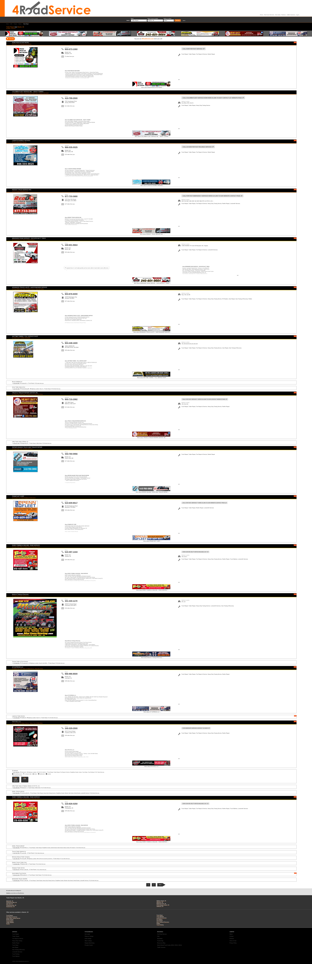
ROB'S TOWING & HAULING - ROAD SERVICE (26, 545)
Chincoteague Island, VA (163, 905)
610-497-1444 (71, 552)
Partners (283, 14)
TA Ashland (15, 770)
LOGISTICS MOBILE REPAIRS (21, 140)
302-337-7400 (16, 443)
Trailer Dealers (10, 922)
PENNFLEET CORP (18, 496)
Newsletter (160, 938)
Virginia (15, 23)
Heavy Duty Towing (17, 940)
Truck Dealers (9, 921)
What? (132, 18)
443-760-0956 (71, 454)
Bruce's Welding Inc (17, 381)
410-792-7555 (16, 853)
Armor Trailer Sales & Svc (18, 387)
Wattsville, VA (9, 901)
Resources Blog (161, 943)
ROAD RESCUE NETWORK (20, 42)
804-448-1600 (71, 343)
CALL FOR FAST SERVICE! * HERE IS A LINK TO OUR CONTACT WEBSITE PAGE (204, 399)
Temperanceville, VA (11, 902)
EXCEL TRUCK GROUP (18, 791)
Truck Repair (9, 915)
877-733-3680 (71, 196)
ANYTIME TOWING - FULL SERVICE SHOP (25, 336)
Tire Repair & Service (11, 916)
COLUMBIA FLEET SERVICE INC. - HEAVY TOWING (27, 92)
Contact (232, 936)
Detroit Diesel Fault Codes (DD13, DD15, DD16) (169, 945)
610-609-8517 (71, 503)
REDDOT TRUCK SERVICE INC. (22, 190)
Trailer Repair (15, 936)
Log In (297, 14)
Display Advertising (89, 943)
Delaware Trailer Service (18, 868)
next (160, 884)
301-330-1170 (71, 601)
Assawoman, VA (10, 906)
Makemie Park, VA (161, 903)
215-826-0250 (71, 803)
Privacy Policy (233, 943)
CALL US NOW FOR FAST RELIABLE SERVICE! (197, 147)
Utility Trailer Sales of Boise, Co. (20, 441)
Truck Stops (160, 915)
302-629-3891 (16, 383)
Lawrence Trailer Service (18, 716)
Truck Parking (160, 924)
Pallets (158, 923)
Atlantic (20, 23)
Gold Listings (88, 938)
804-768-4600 (16, 847)
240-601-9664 (71, 245)
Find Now (178, 20)
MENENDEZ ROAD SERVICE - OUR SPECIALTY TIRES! (29, 238)
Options (184, 20)
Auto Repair (160, 920)
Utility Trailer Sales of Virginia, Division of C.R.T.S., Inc (26, 786)
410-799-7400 (16, 858)
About (231, 934)
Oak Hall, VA (9, 903)
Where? (153, 18)
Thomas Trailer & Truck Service (20, 661)
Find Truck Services (269, 14)
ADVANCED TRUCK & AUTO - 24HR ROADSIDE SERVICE (29, 287)
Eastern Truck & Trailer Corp (19, 862)
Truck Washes (160, 916)
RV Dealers (159, 919)
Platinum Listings (89, 936)
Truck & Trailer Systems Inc (19, 851)
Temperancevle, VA (11, 905)
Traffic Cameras (291, 14)
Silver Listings (88, 940)
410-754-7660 (16, 388)
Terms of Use (233, 940)
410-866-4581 (16, 864)
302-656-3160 (16, 880)
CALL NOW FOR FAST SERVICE (192, 49)
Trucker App (160, 940)
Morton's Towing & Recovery (20, 594)
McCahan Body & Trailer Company (21, 857)
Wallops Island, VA (161, 900)
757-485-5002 (16, 663)
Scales (8, 923)
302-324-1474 (16, 869)
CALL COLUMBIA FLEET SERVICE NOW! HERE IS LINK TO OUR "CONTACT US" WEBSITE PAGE (212, 98)
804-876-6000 (71, 294)
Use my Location (154, 18)
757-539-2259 (16, 717)
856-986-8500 (71, 674)
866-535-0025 (71, 147)
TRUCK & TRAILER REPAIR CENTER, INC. (25, 393)
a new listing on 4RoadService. (15, 893)
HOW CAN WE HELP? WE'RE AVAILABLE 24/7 (195, 551)
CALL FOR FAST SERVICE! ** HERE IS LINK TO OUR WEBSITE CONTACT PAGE (204, 502)
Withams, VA (160, 902)
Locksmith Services (161, 918)
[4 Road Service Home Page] (52, 8)
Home (7, 23)
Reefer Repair (9, 919)
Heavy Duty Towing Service (13, 918)
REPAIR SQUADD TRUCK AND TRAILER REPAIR (27, 447)
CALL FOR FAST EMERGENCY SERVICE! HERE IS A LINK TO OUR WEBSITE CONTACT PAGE (211, 196)
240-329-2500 (71, 728)
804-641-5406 (16, 875)
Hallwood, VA (160, 906)
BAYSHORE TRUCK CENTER (19, 879)
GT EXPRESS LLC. (17, 667)
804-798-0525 (16, 787)
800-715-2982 (71, 399)
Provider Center (89, 945)
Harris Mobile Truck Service (19, 873)
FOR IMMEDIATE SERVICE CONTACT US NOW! (195, 728)
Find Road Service (162, 934)
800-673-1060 (71, 49)
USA (11, 23)
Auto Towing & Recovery (163, 922)
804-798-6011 (16, 772)
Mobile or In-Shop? (167, 18)
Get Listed (277, 14)
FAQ (158, 936)
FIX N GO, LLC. (16, 722)
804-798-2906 (16, 793)
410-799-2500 (71, 98)
